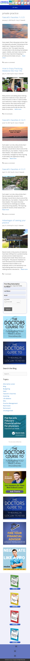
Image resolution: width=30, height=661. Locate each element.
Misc (4, 401)
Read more (18, 109)
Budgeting (6, 389)
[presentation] (12, 302)
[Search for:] (15, 374)
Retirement (7, 408)
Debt (4, 391)
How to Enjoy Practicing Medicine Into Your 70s (12, 69)
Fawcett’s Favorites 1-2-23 (13, 17)
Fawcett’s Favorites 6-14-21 (14, 120)
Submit (8, 309)
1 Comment (7, 274)
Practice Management (10, 403)
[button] (16, 646)
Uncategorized (8, 410)
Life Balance (7, 398)
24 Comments (8, 114)
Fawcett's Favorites (9, 394)
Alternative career (9, 384)
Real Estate (6, 406)
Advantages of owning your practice (14, 221)
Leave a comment (9, 62)
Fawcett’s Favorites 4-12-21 (14, 169)
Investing (6, 396)
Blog (4, 386)
